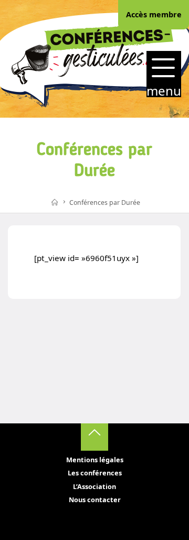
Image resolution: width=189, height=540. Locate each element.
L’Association (94, 486)
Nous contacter (95, 499)
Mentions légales (94, 459)
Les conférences (95, 472)
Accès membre (154, 14)
